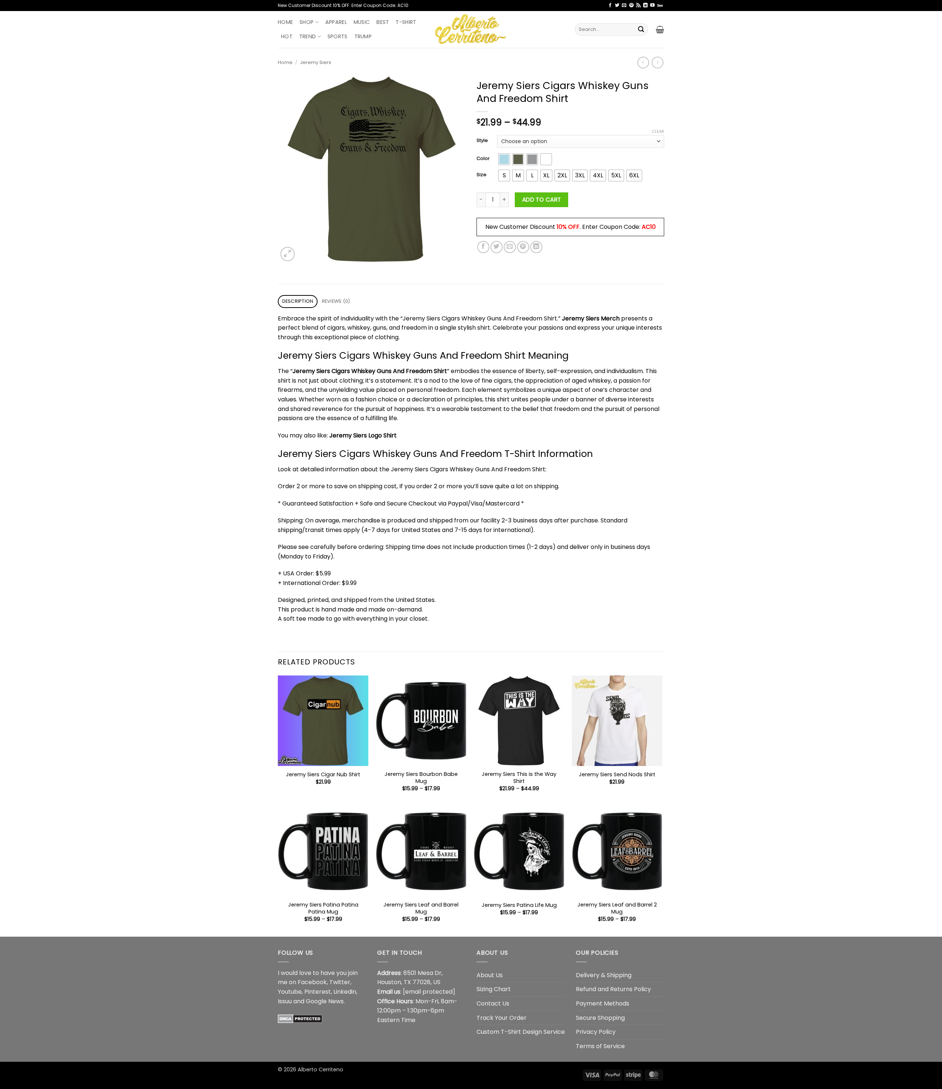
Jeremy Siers (315, 62)
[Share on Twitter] (497, 247)
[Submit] (641, 29)
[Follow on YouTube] (652, 5)
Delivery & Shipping (603, 975)
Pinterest (317, 991)
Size (481, 174)
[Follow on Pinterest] (631, 5)
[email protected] (429, 991)
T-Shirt (406, 22)
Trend (307, 36)
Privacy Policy (596, 1032)
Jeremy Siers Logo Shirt (363, 435)
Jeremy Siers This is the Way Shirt (519, 777)
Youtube (290, 991)
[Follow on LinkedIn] (645, 5)
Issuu (285, 1001)
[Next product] (643, 62)
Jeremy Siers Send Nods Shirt (617, 774)
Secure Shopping (600, 1018)
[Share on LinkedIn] (536, 247)
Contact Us (493, 1003)
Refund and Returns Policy (613, 989)
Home (285, 22)
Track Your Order (502, 1018)
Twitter (339, 982)
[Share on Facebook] (483, 247)
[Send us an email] (624, 5)
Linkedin (344, 991)
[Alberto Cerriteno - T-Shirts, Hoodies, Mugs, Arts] (471, 29)
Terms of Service (600, 1046)
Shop (307, 22)
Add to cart (541, 199)
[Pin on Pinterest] (523, 247)
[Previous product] (657, 62)
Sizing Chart (494, 989)
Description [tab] (298, 301)
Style (482, 140)
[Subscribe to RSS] (638, 5)
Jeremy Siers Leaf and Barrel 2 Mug (617, 908)
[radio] (504, 159)
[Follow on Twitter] (617, 5)
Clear (658, 131)
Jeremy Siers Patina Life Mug (519, 905)
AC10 (649, 227)
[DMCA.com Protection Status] (300, 1018)
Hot (287, 36)
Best (382, 22)
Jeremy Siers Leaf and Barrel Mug (420, 908)
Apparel (336, 22)
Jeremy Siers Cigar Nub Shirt (323, 774)
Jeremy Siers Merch (591, 318)
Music (362, 22)
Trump (363, 36)
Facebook (312, 982)
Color (483, 158)
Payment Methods (602, 1003)
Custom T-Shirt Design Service (521, 1032)
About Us (490, 975)
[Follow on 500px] (660, 5)
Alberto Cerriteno (320, 1069)
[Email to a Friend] (510, 247)
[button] (660, 29)
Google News (325, 1001)
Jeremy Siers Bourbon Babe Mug (421, 777)
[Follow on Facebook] (610, 5)
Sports (337, 36)
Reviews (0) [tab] (336, 301)
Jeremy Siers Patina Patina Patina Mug (323, 908)
